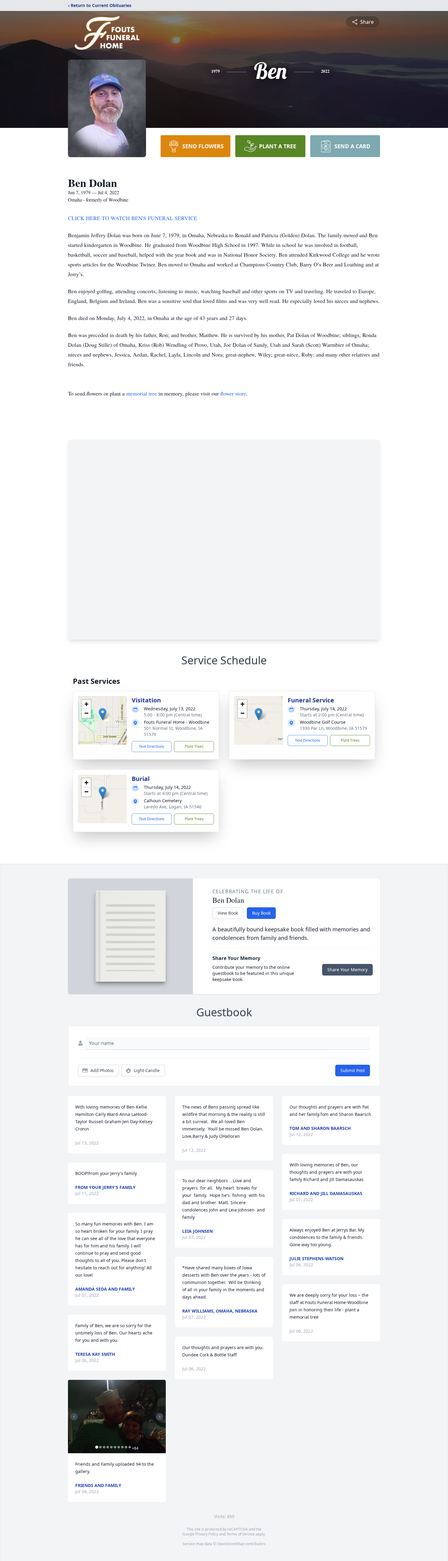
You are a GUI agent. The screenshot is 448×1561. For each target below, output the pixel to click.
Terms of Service (240, 1534)
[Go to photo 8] (122, 1447)
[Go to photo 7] (118, 1447)
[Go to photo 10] (129, 1447)
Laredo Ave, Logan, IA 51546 (172, 807)
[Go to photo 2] (100, 1447)
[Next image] (159, 1416)
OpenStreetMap (230, 1543)
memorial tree (141, 393)
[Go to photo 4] (107, 1447)
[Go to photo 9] (126, 1447)
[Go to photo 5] (111, 1447)
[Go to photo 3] (104, 1447)
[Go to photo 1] (96, 1447)
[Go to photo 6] (115, 1447)
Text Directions (151, 746)
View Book (228, 913)
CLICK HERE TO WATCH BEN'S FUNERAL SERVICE (132, 218)
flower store (233, 393)
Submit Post (352, 1070)
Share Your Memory (347, 969)
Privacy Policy (206, 1534)
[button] (102, 714)
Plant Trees (194, 746)
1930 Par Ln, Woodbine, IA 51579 (333, 728)
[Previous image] (74, 1416)
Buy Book (261, 913)
